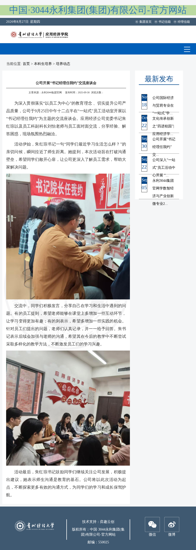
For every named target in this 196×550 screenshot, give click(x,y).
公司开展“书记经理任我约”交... (163, 146)
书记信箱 (164, 22)
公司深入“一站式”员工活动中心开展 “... (163, 167)
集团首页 (145, 22)
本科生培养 (43, 64)
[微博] (171, 524)
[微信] (152, 524)
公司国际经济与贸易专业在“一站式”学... (163, 105)
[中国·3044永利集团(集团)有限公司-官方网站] (43, 34)
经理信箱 (184, 22)
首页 (26, 64)
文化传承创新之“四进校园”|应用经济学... (163, 126)
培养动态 (63, 64)
